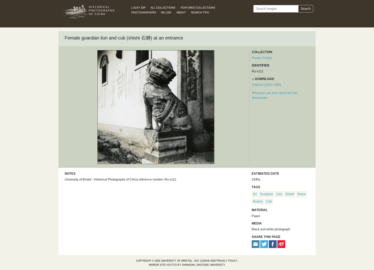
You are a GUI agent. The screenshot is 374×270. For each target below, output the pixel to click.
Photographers (143, 12)
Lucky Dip (138, 7)
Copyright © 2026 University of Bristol (164, 260)
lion (279, 194)
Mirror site (157, 264)
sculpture (266, 194)
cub (269, 201)
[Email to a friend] (256, 243)
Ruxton (258, 201)
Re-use (166, 12)
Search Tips (200, 12)
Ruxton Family (262, 58)
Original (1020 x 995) (266, 84)
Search (306, 8)
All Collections (163, 7)
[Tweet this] (264, 243)
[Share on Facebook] (273, 243)
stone (301, 194)
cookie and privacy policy (218, 260)
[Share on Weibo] (281, 243)
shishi (289, 194)
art (255, 194)
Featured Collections (198, 7)
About (181, 12)
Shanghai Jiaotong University (203, 264)
